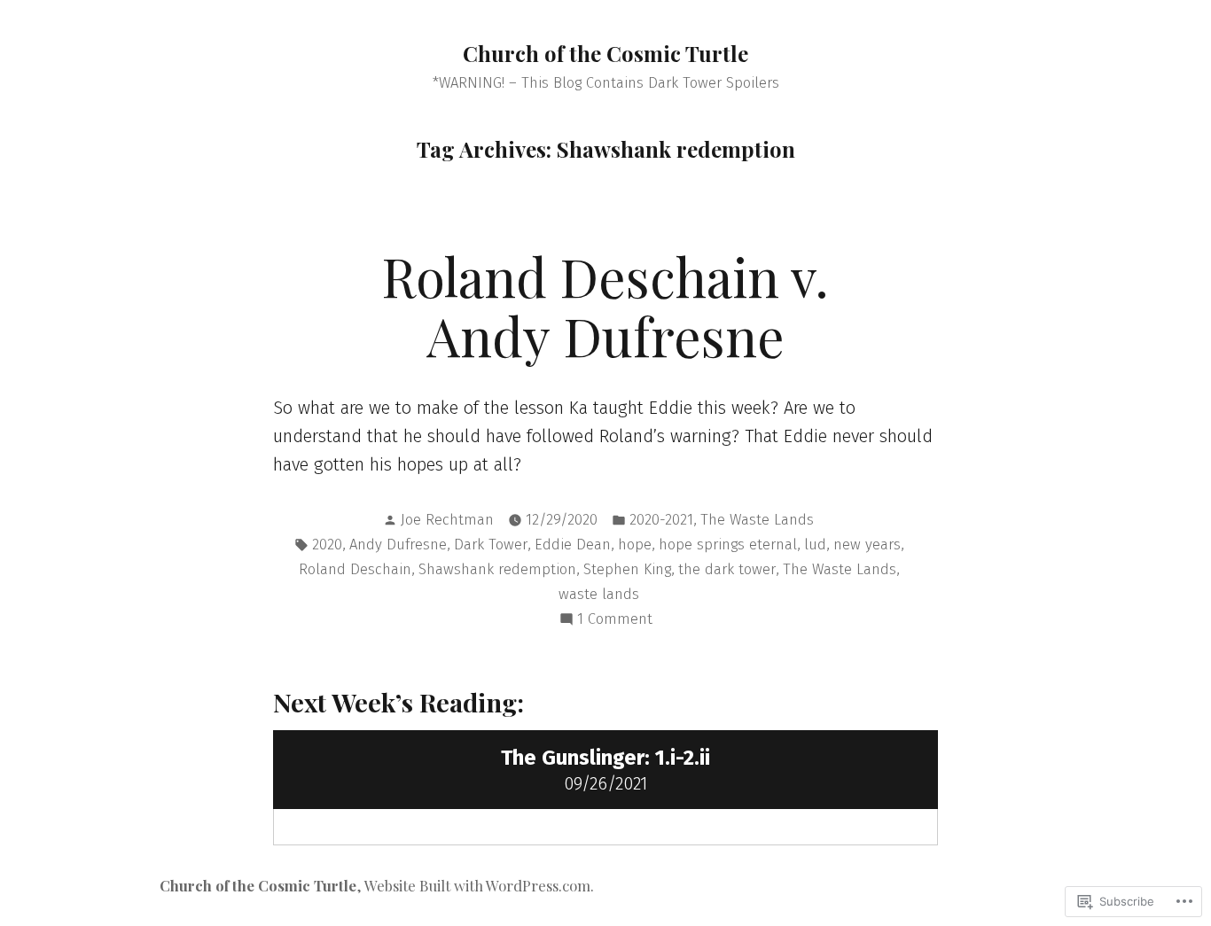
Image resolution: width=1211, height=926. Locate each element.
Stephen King (627, 569)
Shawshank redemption (497, 569)
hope (635, 544)
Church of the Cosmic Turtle (605, 53)
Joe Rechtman (447, 519)
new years (867, 544)
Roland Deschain (355, 569)
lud (815, 544)
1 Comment (614, 620)
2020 (327, 544)
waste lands (599, 594)
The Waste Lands (757, 519)
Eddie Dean (573, 544)
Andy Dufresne (398, 544)
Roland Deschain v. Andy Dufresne (605, 305)
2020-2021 (661, 519)
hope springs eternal (728, 544)
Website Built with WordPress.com (477, 885)
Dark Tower (490, 544)
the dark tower (727, 569)
